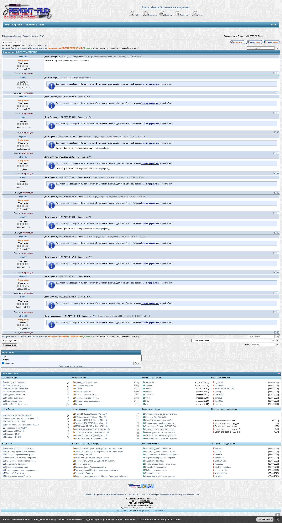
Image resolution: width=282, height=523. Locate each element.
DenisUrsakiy (220, 461)
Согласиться (265, 519)
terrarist (148, 392)
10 (91, 237)
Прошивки (152, 15)
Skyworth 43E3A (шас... (15, 385)
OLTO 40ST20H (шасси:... (16, 404)
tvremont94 (219, 385)
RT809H (78, 389)
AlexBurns (42, 45)
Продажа (168, 15)
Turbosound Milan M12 (15, 428)
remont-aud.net (123, 510)
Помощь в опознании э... (16, 382)
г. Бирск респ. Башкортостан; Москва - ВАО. (102, 448)
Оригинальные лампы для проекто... (21, 458)
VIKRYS (24, 45)
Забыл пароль (64, 366)
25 (68, 404)
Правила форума (30, 36)
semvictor (149, 385)
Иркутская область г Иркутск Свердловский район (105, 476)
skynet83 (23, 57)
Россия (78, 448)
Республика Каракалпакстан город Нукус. (104, 451)
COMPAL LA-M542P (14, 422)
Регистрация (31, 25)
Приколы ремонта (83, 392)
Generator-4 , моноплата (155, 467)
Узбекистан (80, 451)
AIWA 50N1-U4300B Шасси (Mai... (90, 439)
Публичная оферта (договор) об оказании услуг (178, 494)
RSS (42, 36)
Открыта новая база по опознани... (160, 464)
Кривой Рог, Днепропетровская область (100, 470)
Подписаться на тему (154, 461)
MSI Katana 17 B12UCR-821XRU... (90, 426)
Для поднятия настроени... (87, 382)
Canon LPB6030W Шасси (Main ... (90, 414)
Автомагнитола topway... (16, 392)
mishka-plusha (221, 470)
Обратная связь (90, 494)
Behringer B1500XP (13, 431)
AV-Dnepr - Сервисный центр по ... (20, 455)
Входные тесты (152, 473)
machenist (149, 382)
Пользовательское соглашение (142, 494)
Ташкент (90, 473)
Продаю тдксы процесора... (87, 401)
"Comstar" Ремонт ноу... (15, 473)
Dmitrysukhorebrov (223, 467)
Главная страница (13, 25)
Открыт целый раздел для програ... (161, 458)
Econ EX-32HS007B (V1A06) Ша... (90, 435)
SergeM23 (219, 458)
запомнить (9, 363)
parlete (218, 404)
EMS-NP (33, 45)
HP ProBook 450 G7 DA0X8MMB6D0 (21, 425)
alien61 (23, 77)
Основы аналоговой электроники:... (161, 423)
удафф (218, 392)
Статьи (200, 15)
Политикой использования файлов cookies (159, 519)
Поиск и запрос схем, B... (86, 395)
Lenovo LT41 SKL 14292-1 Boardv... (20, 419)
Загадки (78, 404)
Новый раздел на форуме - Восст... (161, 451)
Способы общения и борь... (87, 398)
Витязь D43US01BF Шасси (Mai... (90, 420)
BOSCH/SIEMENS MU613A (17, 415)
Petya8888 (219, 395)
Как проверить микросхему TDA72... (161, 435)
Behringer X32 (11, 434)
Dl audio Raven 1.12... (14, 398)
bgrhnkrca (219, 382)
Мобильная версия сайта (156, 470)
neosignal (219, 476)
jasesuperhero (221, 473)
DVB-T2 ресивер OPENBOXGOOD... (91, 429)
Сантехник (149, 395)
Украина (78, 467)
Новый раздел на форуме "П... (158, 448)
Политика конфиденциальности (112, 494)
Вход (42, 25)
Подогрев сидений (13, 401)
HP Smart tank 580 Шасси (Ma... (89, 417)
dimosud (218, 398)
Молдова (79, 455)
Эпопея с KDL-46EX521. (155, 417)
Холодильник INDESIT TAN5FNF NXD (65, 48)
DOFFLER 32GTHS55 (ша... (17, 389)
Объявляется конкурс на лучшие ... (161, 476)
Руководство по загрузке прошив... (160, 429)
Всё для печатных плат (15, 464)
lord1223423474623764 (224, 389)
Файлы (137, 15)
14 (95, 316)
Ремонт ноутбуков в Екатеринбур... (21, 451)
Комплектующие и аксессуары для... (21, 470)
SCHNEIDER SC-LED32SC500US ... (91, 432)
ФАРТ (147, 398)
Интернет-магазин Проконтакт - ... (20, 448)
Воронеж (86, 464)
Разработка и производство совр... (20, 461)
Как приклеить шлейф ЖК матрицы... (161, 439)
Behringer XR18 (12, 437)
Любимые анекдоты (84, 385)
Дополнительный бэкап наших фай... (161, 455)
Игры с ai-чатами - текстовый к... (159, 420)
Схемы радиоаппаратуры (16, 467)
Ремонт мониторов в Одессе (18, 476)
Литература (185, 15)
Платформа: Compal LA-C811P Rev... (161, 426)
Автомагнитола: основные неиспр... (161, 414)
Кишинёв (88, 455)
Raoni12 (218, 455)
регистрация (98, 148)
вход (107, 148)
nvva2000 (219, 464)
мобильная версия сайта (154, 510)
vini (146, 404)
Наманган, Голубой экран (97, 458)
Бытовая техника (19, 48)
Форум (5, 48)
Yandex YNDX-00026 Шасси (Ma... (90, 423)
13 (91, 297)
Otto (147, 401)
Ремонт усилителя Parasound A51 (160, 432)
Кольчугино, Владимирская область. (99, 461)
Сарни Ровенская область (94, 467)
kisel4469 (219, 401)
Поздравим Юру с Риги (15, 395)
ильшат (148, 389)
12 (91, 276)
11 (91, 257)
